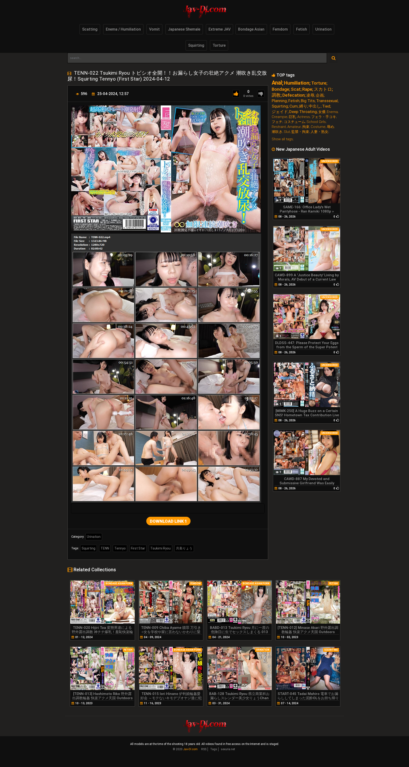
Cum (293, 106)
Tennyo (120, 548)
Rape (307, 89)
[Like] (236, 93)
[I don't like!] (260, 93)
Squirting (196, 45)
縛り (303, 106)
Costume (318, 127)
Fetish (301, 29)
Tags (213, 749)
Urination (323, 29)
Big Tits (308, 101)
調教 (276, 95)
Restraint (279, 127)
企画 (320, 95)
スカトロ (323, 89)
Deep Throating (303, 112)
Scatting (90, 29)
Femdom (280, 29)
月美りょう (184, 548)
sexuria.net (228, 749)
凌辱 (310, 95)
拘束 (305, 127)
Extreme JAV (220, 29)
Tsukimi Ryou (160, 548)
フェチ (277, 122)
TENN (105, 548)
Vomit (154, 29)
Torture (219, 45)
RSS (203, 749)
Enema (332, 112)
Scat (296, 89)
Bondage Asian (251, 29)
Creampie (279, 117)
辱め (330, 127)
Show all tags (282, 139)
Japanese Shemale (184, 29)
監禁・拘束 (300, 132)
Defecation (293, 95)
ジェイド (280, 112)
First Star (138, 548)
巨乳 (292, 117)
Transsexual (327, 101)
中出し (315, 106)
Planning (279, 101)
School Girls (316, 122)
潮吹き (277, 132)
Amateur (294, 127)
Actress (303, 117)
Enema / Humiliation (123, 29)
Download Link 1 (168, 521)
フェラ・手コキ (323, 117)
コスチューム (294, 122)
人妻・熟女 (319, 132)
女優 (321, 112)
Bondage (280, 89)
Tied (326, 106)
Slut (287, 132)
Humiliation (296, 83)
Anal (277, 83)
